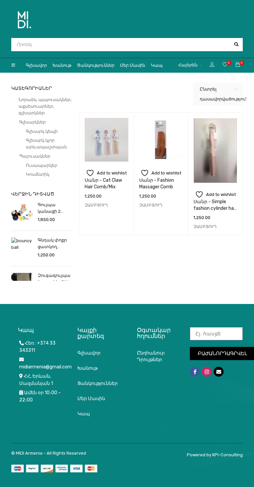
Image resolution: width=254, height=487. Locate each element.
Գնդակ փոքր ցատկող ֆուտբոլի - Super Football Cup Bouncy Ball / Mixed (54, 244)
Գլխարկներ (32, 122)
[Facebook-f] (195, 372)
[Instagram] (207, 372)
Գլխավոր (89, 353)
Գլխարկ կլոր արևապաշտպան (46, 143)
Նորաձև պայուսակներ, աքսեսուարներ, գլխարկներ (45, 106)
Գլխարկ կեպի (42, 131)
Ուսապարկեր (41, 165)
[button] (96, 205)
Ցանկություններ (97, 383)
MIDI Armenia (29, 453)
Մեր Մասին (91, 398)
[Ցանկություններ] (225, 64)
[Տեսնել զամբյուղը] (237, 64)
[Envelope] (219, 372)
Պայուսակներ (34, 156)
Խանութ (87, 368)
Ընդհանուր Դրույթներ (151, 356)
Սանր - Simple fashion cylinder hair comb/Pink (214, 208)
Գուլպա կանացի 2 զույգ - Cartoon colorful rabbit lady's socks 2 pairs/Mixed (54, 208)
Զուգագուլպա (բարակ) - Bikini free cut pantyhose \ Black (55, 279)
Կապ (83, 414)
